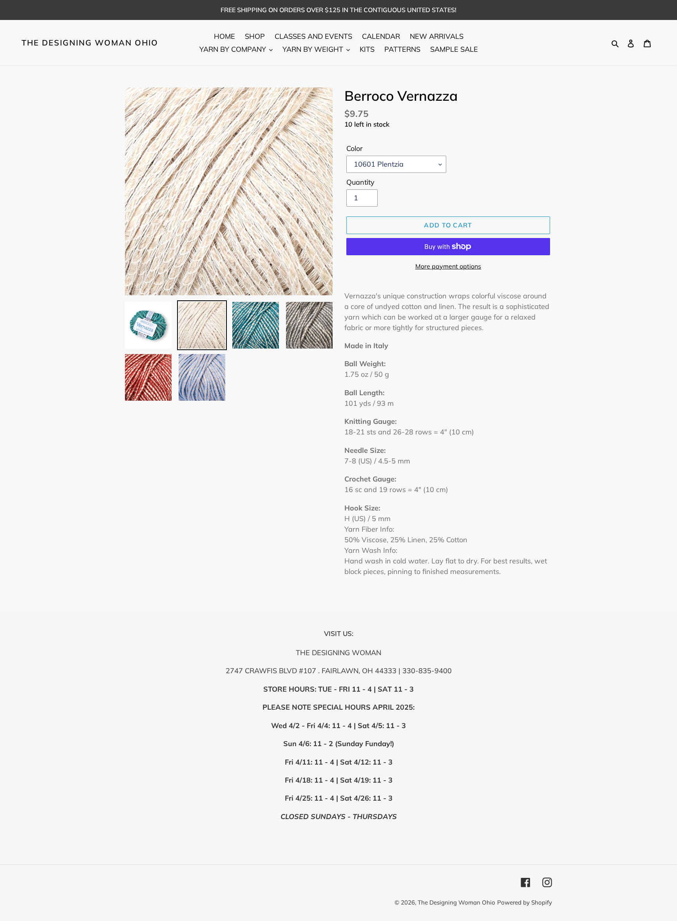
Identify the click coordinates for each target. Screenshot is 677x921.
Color (354, 148)
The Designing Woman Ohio (90, 42)
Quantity (360, 182)
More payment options (448, 266)
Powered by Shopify (524, 902)
